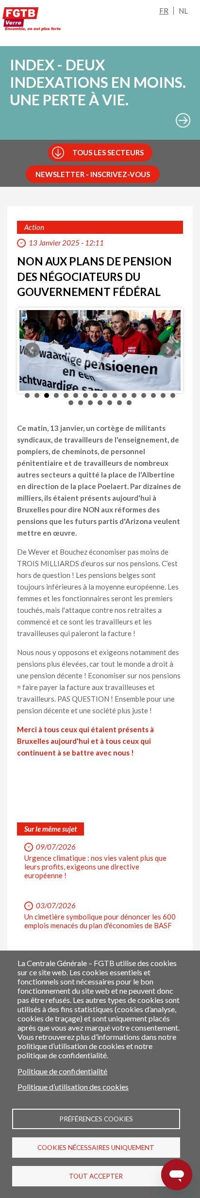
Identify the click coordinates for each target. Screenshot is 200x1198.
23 (129, 402)
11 (124, 395)
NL (183, 10)
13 (143, 395)
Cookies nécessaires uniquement (95, 1147)
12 (134, 395)
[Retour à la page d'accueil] (31, 20)
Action (34, 227)
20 (100, 402)
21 (109, 402)
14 (153, 395)
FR (163, 10)
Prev (32, 350)
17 (70, 402)
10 (114, 395)
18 (80, 402)
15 (163, 395)
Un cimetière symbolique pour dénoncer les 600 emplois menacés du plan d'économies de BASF (100, 921)
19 (90, 402)
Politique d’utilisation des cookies (73, 1086)
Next (168, 350)
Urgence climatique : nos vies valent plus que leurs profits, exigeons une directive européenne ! (95, 866)
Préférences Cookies (96, 1119)
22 (119, 402)
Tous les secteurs (108, 152)
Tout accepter (96, 1176)
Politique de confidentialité (62, 1071)
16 (172, 395)
